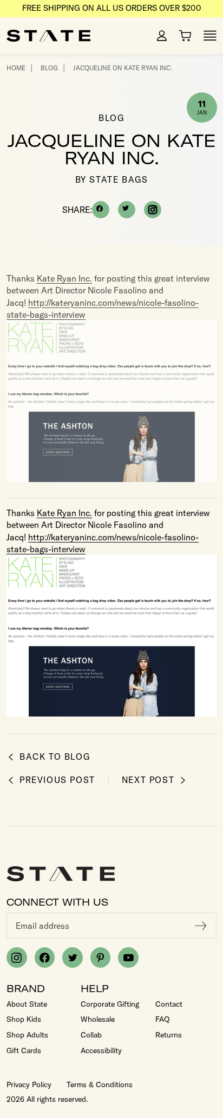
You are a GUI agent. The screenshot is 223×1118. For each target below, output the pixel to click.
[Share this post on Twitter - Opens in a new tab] (126, 209)
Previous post (57, 780)
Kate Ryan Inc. (64, 278)
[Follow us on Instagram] (16, 957)
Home (15, 68)
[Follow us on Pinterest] (100, 957)
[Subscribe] (201, 925)
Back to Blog (54, 757)
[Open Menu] (210, 35)
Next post (148, 780)
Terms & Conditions (100, 1084)
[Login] (161, 35)
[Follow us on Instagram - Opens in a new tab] (152, 209)
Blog (49, 68)
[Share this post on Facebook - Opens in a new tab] (100, 209)
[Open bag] (185, 35)
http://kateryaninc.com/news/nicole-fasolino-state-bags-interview (102, 308)
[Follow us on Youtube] (128, 957)
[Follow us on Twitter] (72, 957)
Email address (42, 925)
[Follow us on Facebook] (45, 957)
